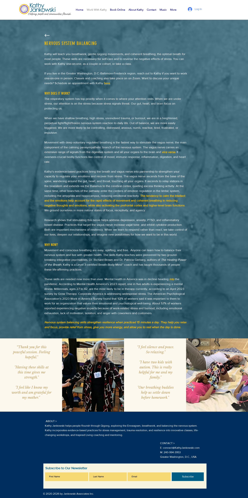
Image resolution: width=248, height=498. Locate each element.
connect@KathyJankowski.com (181, 447)
